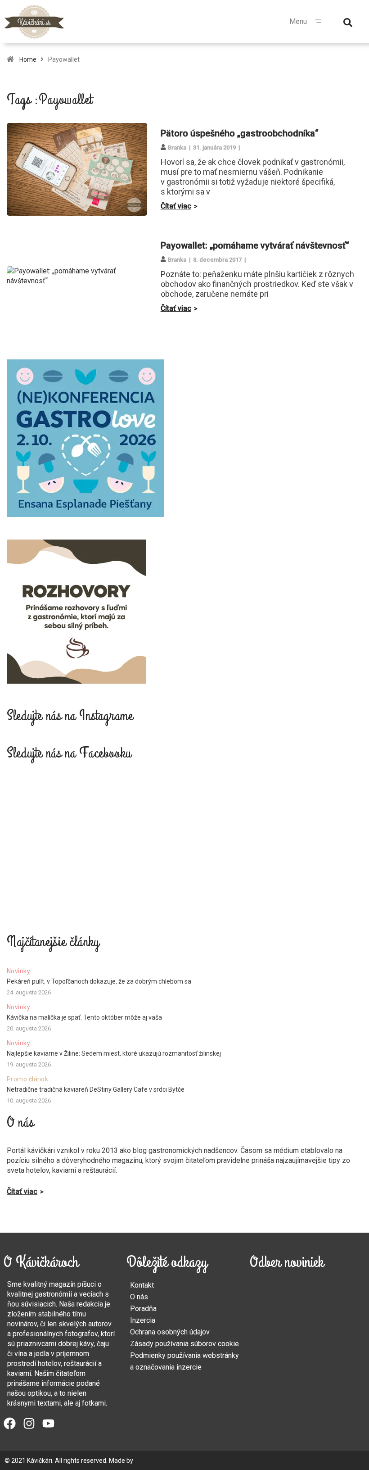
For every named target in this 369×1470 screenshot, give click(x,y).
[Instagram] (29, 1423)
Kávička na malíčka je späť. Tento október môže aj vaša (84, 1017)
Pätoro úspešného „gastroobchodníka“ (240, 133)
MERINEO (148, 1460)
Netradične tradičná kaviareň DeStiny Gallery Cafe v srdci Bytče (95, 1089)
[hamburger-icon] (317, 21)
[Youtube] (48, 1423)
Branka (177, 147)
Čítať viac (176, 206)
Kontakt (142, 1285)
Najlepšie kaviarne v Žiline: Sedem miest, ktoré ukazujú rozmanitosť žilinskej (114, 1053)
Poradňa (143, 1308)
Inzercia (142, 1320)
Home (27, 59)
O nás (139, 1297)
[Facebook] (10, 1423)
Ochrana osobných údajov (170, 1332)
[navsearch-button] (348, 22)
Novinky (18, 971)
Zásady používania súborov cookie (184, 1343)
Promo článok (27, 1079)
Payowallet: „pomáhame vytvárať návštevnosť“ (255, 245)
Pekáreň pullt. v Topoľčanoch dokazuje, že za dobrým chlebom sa (99, 981)
